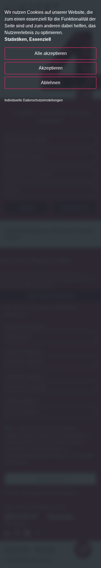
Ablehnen (50, 82)
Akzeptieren (51, 68)
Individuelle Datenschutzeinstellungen (33, 100)
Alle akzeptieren (51, 53)
